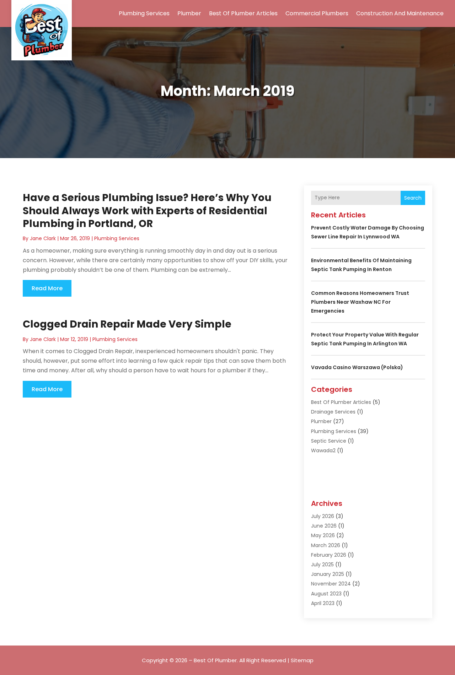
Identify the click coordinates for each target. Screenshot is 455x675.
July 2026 (322, 516)
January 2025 (327, 574)
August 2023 (326, 593)
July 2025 (322, 564)
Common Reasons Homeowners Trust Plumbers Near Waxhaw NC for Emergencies (360, 302)
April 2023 (322, 603)
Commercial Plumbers (316, 13)
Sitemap (302, 660)
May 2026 (323, 535)
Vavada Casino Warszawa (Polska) (357, 367)
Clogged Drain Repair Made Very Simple (127, 324)
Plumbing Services (144, 13)
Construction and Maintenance (400, 13)
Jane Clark (43, 238)
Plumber (189, 13)
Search (413, 197)
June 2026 (324, 525)
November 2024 (331, 583)
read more (47, 288)
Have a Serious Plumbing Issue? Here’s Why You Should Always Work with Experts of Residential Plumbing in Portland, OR (147, 211)
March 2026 (325, 545)
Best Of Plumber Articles (243, 13)
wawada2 (323, 450)
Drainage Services (333, 411)
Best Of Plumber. (216, 660)
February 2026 (328, 554)
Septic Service (328, 440)
